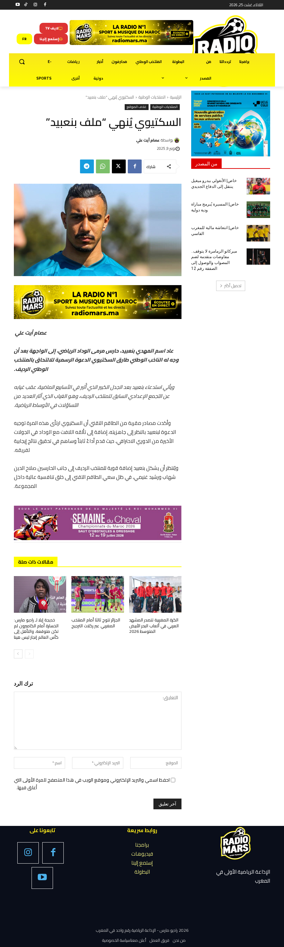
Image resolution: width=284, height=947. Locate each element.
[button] (22, 62)
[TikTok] (26, 5)
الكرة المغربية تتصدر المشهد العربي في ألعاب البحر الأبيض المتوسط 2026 (154, 626)
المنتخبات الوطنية (152, 97)
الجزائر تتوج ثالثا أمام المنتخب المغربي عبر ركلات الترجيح (95, 623)
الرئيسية (175, 97)
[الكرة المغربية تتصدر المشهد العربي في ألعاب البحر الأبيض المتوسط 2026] (155, 594)
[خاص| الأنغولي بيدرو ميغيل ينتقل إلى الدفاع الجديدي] (258, 186)
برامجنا (142, 845)
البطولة (142, 872)
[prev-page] (29, 653)
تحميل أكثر (232, 286)
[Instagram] (35, 5)
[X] (119, 166)
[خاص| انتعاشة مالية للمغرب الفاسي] (258, 233)
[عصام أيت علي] (177, 140)
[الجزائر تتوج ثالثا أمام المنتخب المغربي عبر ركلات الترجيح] (97, 594)
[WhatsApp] (103, 166)
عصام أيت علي (148, 140)
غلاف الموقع (137, 107)
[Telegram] (87, 166)
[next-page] (18, 653)
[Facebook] (45, 5)
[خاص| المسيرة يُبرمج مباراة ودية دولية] (258, 209)
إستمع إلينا (142, 863)
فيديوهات (142, 854)
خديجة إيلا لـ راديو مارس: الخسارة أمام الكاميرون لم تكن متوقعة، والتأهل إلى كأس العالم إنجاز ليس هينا (36, 628)
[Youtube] (18, 5)
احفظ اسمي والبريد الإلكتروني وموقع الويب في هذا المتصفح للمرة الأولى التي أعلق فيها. (92, 783)
